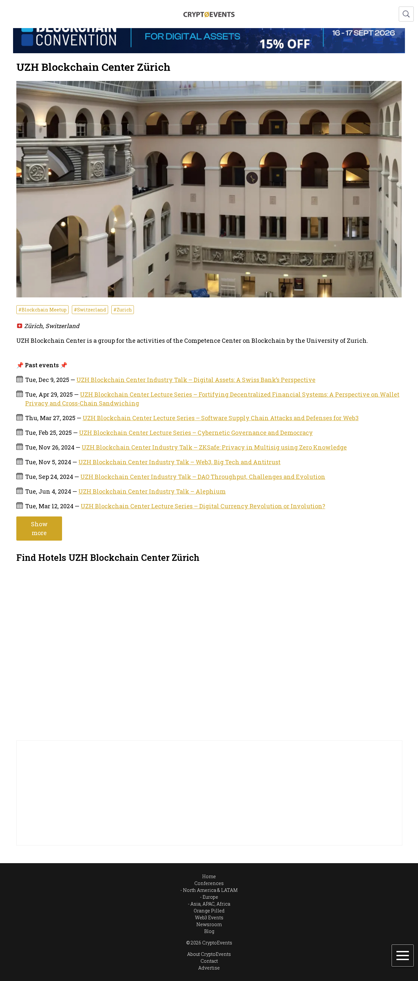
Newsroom (209, 924)
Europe (210, 897)
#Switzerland (90, 310)
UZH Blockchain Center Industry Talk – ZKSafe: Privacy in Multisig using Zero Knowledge (214, 447)
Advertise (209, 968)
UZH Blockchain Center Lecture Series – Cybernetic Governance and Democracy (196, 432)
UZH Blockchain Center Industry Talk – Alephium (152, 491)
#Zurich (122, 310)
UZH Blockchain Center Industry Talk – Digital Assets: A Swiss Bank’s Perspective (195, 380)
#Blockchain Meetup (42, 310)
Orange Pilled (209, 911)
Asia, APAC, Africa (210, 904)
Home (209, 876)
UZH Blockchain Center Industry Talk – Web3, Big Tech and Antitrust (179, 462)
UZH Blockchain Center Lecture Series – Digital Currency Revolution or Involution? (203, 506)
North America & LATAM (210, 890)
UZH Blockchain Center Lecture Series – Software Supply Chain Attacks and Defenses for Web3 (221, 418)
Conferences (209, 883)
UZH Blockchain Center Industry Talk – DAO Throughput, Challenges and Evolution (202, 477)
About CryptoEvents (209, 954)
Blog (209, 931)
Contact (209, 961)
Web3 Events (209, 917)
